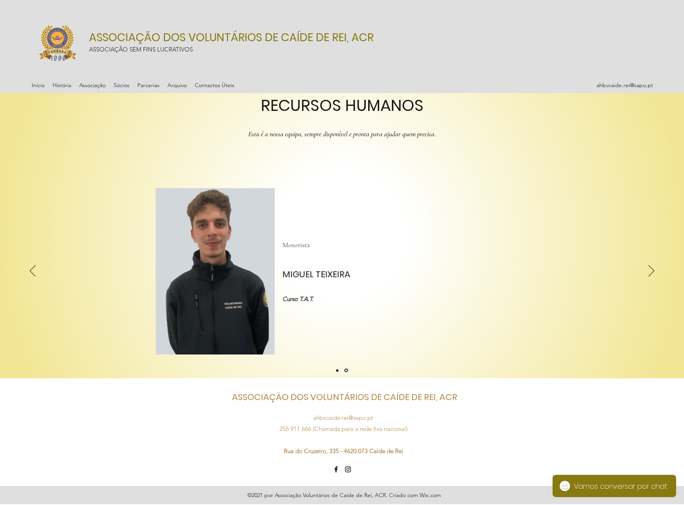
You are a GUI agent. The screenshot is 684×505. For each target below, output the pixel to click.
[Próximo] (651, 271)
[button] (62, 85)
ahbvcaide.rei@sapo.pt (625, 85)
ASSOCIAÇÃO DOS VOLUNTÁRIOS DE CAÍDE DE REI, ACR (231, 37)
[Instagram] (348, 469)
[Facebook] (336, 469)
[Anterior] (33, 271)
